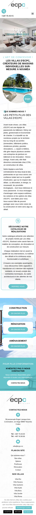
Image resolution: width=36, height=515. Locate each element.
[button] (32, 13)
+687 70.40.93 (8, 16)
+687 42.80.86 (19, 436)
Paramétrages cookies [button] (24, 507)
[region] (18, 35)
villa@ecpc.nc (18, 446)
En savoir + (28, 512)
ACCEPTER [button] (7, 512)
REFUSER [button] (18, 512)
